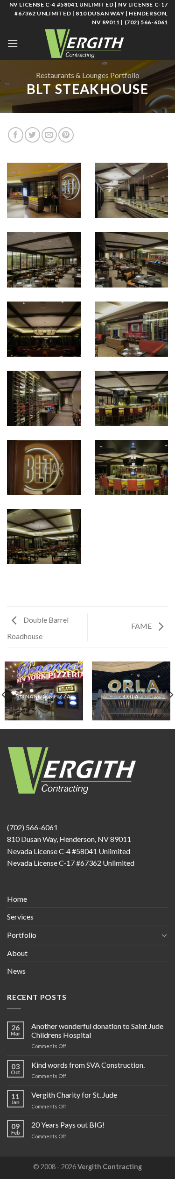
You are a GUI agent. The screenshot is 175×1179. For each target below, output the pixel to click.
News (16, 970)
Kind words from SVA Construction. (88, 1064)
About (17, 953)
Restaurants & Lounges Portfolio (88, 75)
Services (20, 916)
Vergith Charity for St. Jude (74, 1094)
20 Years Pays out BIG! (68, 1124)
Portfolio (21, 934)
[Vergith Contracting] (87, 43)
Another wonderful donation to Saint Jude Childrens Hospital (97, 1030)
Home (17, 898)
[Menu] (12, 43)
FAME (142, 625)
